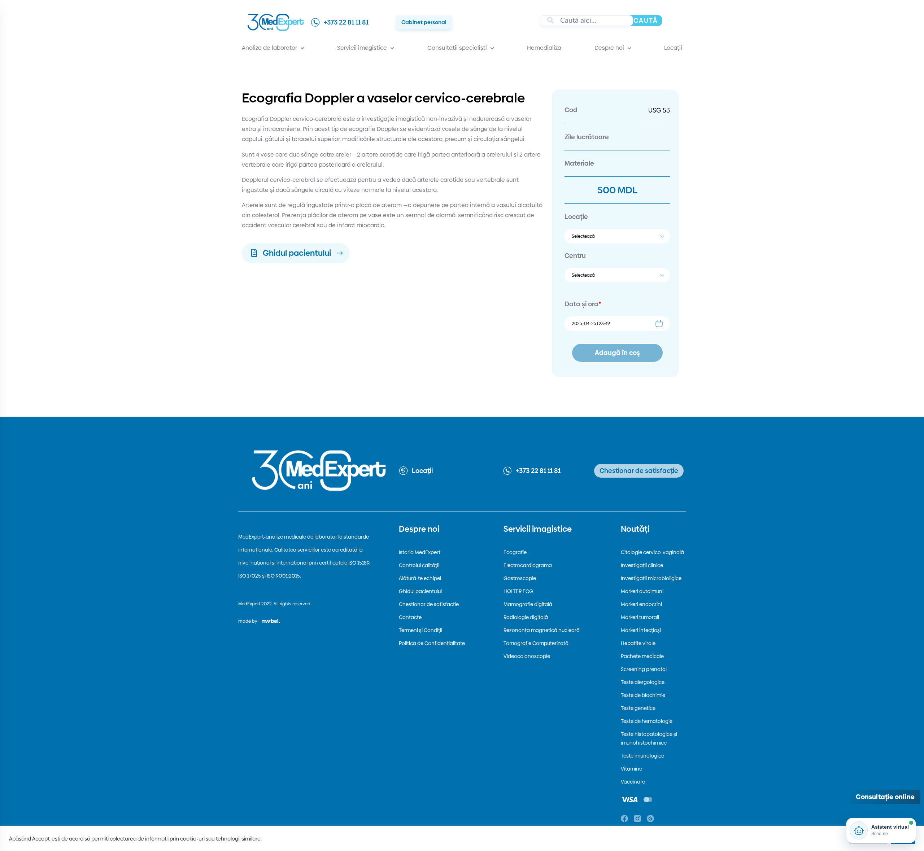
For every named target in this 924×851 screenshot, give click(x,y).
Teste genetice (638, 708)
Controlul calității (419, 565)
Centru (575, 255)
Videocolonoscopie (527, 656)
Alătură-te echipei (420, 578)
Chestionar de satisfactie (429, 604)
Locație (576, 216)
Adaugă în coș (617, 352)
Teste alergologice (642, 682)
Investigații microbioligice (651, 578)
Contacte (410, 617)
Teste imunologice (642, 755)
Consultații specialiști (457, 48)
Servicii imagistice (362, 48)
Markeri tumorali (640, 617)
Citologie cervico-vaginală (652, 552)
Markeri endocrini (641, 604)
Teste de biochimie (643, 695)
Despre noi (609, 48)
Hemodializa (544, 48)
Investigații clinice (642, 565)
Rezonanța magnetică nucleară (542, 630)
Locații (673, 48)
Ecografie (515, 552)
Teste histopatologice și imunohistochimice (649, 738)
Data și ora (583, 303)
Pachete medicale (642, 656)
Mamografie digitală (528, 604)
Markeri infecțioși (641, 630)
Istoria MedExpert (419, 552)
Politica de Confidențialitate (432, 643)
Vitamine (631, 768)
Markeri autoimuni (642, 591)
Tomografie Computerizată (536, 643)
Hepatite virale (638, 643)
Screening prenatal (644, 669)
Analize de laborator (269, 48)
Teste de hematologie (646, 721)
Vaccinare (633, 781)
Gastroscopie (520, 578)
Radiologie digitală (526, 617)
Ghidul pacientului (420, 591)
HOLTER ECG (518, 591)
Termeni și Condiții (420, 630)
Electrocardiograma (528, 565)
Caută (645, 20)
